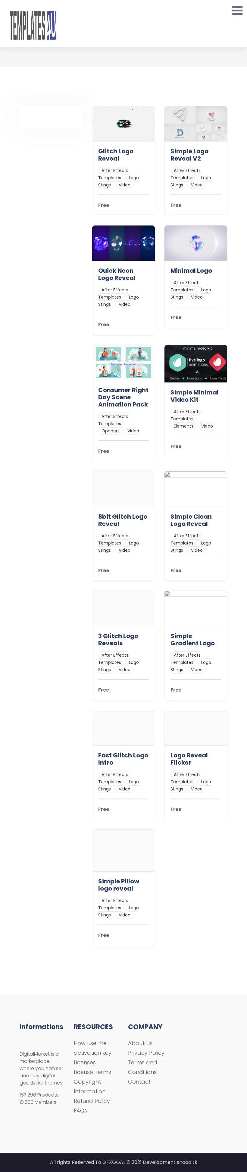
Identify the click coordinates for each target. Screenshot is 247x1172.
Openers (111, 431)
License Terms (92, 1072)
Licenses (85, 1062)
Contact (139, 1081)
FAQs (80, 1110)
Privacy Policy (146, 1053)
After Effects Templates (113, 174)
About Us (140, 1043)
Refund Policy (92, 1101)
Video (124, 185)
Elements (183, 426)
